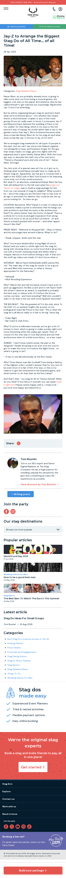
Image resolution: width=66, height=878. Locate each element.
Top (60, 849)
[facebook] (7, 826)
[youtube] (18, 826)
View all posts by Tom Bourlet (38, 484)
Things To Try (14, 673)
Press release (14, 647)
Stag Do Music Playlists (19, 660)
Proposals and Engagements (21, 652)
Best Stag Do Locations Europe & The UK (28, 639)
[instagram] (13, 511)
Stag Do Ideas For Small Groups (24, 618)
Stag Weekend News (26, 91)
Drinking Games (15, 643)
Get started (31, 767)
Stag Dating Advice (17, 656)
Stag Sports (9, 595)
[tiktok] (30, 826)
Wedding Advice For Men (16, 574)
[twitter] (12, 826)
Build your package (31, 870)
